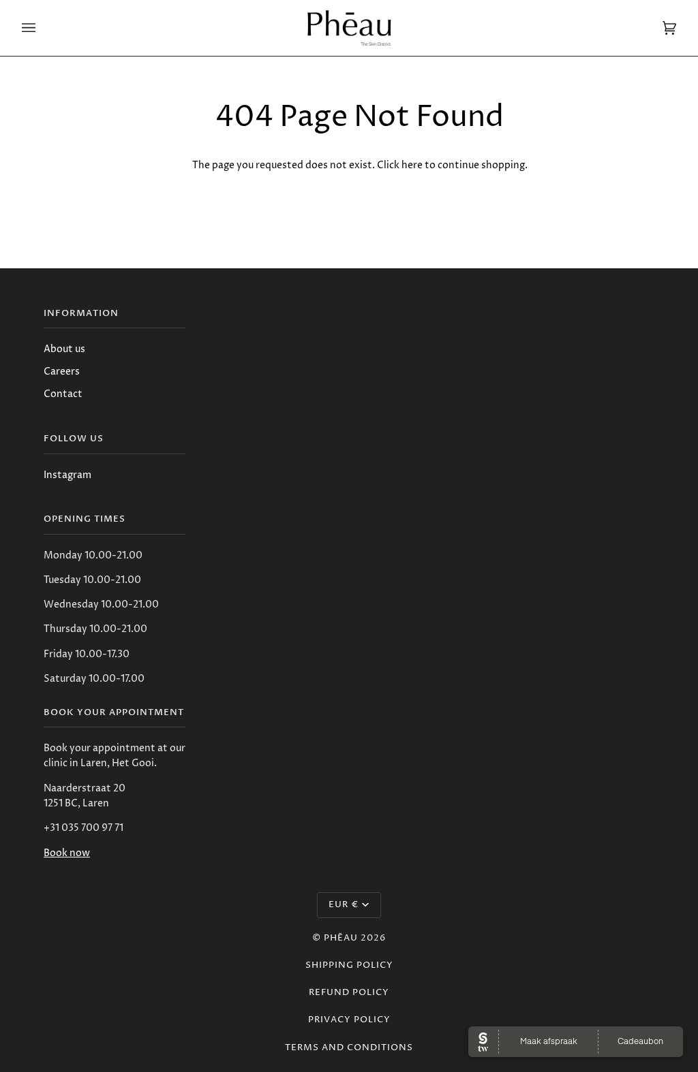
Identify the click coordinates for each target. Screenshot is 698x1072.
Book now (67, 853)
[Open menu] (42, 28)
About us (64, 349)
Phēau (341, 938)
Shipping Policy (349, 965)
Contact (63, 394)
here (412, 165)
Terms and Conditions (349, 1048)
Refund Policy (349, 992)
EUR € (344, 905)
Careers (62, 371)
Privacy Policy (349, 1020)
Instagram (67, 475)
